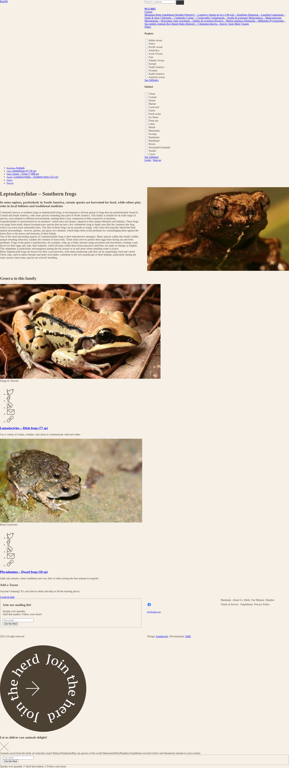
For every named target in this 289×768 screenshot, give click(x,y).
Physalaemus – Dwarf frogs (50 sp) (24, 572)
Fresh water (155, 113)
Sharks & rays (216, 14)
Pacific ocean (156, 47)
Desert (152, 100)
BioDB (4, 1)
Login (147, 160)
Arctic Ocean (155, 53)
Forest (152, 110)
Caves (152, 154)
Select (155, 80)
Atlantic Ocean (156, 60)
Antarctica (153, 50)
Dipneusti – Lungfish (259, 14)
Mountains (154, 130)
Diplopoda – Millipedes (257, 20)
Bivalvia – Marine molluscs (229, 20)
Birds (159, 14)
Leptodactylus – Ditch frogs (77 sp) (24, 428)
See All (148, 80)
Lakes (152, 123)
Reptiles (179, 14)
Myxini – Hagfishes (237, 14)
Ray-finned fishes (176, 23)
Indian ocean (155, 40)
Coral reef (154, 107)
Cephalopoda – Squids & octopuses (229, 17)
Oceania (153, 70)
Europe (152, 63)
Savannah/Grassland (159, 147)
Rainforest (154, 137)
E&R (188, 636)
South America (156, 73)
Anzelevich (162, 636)
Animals (161, 23)
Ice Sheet (153, 117)
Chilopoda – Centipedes (173, 17)
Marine (152, 103)
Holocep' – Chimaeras (198, 23)
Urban (152, 93)
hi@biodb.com (154, 612)
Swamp (153, 134)
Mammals (150, 14)
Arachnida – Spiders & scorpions (196, 20)
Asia (150, 57)
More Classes (242, 23)
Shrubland (154, 140)
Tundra (152, 150)
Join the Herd (10, 624)
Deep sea (153, 120)
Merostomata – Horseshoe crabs (161, 20)
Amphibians (168, 14)
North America (156, 67)
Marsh (152, 127)
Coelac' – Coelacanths (198, 17)
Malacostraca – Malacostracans (265, 17)
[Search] (180, 2)
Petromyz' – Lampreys (196, 14)
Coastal (152, 97)
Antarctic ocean (156, 77)
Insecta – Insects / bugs (222, 23)
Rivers (152, 144)
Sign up (157, 160)
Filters (147, 26)
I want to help (7, 597)
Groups (148, 11)
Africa (151, 43)
